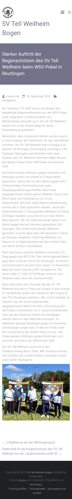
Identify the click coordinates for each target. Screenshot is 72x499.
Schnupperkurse (56, 488)
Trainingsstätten (17, 488)
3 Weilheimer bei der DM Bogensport (28, 442)
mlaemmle (12, 96)
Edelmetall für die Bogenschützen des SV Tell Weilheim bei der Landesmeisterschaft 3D (32, 451)
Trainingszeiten (37, 488)
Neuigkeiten (9, 100)
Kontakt (37, 493)
